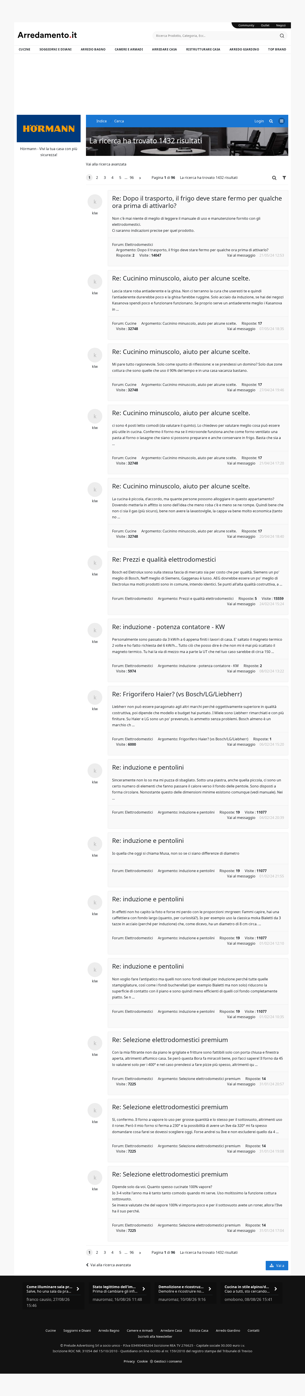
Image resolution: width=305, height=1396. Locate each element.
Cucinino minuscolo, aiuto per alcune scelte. (200, 323)
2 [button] (97, 177)
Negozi (281, 25)
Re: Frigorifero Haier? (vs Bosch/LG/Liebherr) (177, 694)
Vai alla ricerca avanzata (106, 164)
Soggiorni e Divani (56, 49)
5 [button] (120, 177)
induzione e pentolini (197, 812)
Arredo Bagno (93, 49)
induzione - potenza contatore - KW (209, 665)
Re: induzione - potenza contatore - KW (168, 626)
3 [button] (105, 177)
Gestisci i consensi (168, 1361)
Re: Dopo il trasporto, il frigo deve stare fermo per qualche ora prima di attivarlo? (197, 202)
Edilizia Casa (199, 1330)
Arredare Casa (164, 49)
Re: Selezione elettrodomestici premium (170, 1039)
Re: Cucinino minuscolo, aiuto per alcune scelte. (181, 278)
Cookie (142, 1361)
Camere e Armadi (129, 49)
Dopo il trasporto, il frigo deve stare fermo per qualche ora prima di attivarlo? (202, 249)
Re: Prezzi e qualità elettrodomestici (164, 559)
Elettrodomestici (139, 244)
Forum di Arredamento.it (85, 35)
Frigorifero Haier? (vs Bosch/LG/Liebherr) (213, 739)
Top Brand (277, 49)
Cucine (24, 49)
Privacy (129, 1361)
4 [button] (112, 177)
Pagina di (163, 177)
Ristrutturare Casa (203, 49)
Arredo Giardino (244, 49)
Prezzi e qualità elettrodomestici (206, 598)
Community (246, 25)
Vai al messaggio (241, 255)
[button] (140, 178)
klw (95, 213)
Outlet (265, 25)
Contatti (253, 1330)
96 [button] (132, 177)
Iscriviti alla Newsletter (155, 1336)
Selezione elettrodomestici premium (209, 1078)
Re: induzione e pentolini (148, 767)
